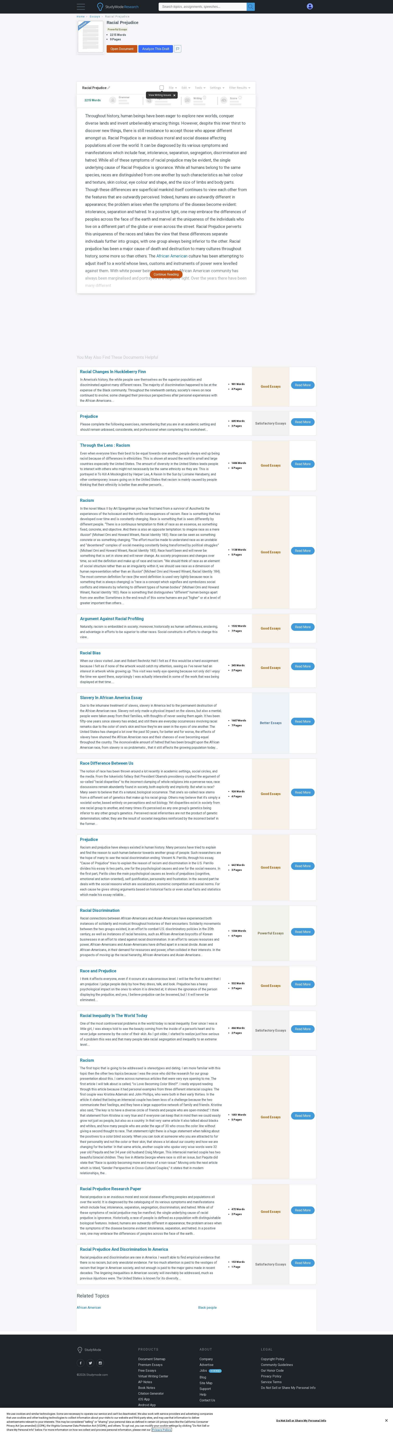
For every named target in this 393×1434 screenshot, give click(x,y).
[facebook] (82, 1366)
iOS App (144, 1399)
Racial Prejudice (122, 22)
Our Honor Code (272, 1370)
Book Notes (146, 1388)
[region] (196, 1421)
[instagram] (100, 1366)
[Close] (386, 1420)
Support (205, 1389)
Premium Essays (150, 1365)
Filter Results (238, 88)
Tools (198, 88)
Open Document (122, 49)
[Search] (251, 7)
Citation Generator (151, 1393)
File (171, 88)
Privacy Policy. (162, 1429)
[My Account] (311, 6)
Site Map (206, 1383)
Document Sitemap (151, 1359)
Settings (215, 88)
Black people (207, 1308)
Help (203, 1394)
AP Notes (145, 1382)
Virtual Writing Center (153, 1376)
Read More (303, 385)
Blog (203, 1377)
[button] (81, 8)
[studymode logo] (124, 7)
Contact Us (207, 1400)
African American (171, 256)
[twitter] (91, 1366)
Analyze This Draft (155, 49)
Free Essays (147, 1370)
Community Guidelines (277, 1365)
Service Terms (271, 1382)
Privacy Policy (271, 1376)
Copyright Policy (273, 1359)
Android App (147, 1405)
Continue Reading (166, 274)
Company (206, 1359)
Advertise (206, 1365)
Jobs (203, 1370)
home (81, 16)
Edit (184, 88)
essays (95, 16)
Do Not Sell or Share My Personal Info (301, 1420)
